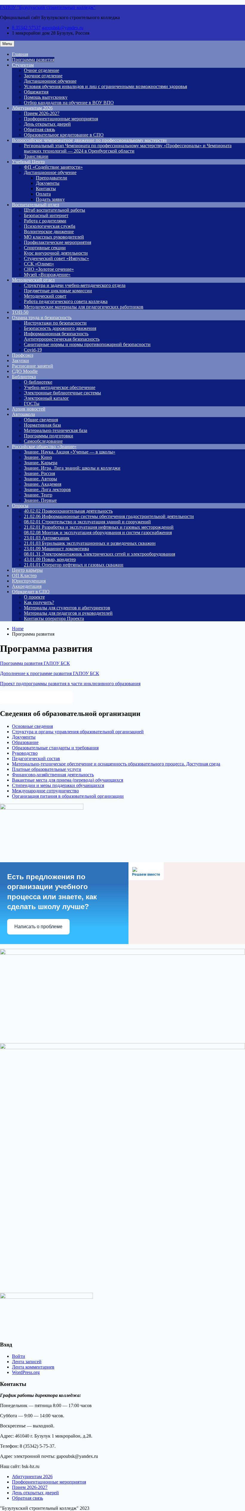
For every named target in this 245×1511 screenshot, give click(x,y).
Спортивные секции (45, 247)
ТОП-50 (20, 312)
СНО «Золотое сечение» (49, 269)
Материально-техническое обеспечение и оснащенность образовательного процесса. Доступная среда (116, 763)
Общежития (36, 91)
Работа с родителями (45, 220)
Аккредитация (27, 586)
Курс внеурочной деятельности (56, 253)
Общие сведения (41, 419)
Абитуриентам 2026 (32, 107)
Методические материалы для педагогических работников (83, 306)
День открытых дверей (47, 124)
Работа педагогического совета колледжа (66, 301)
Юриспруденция (29, 580)
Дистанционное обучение (50, 81)
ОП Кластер (24, 575)
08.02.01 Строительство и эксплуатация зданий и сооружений (87, 521)
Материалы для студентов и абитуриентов (67, 607)
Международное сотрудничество (45, 790)
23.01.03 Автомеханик (47, 537)
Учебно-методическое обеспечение (59, 387)
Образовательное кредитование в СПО (64, 134)
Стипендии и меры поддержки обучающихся (58, 785)
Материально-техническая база (55, 430)
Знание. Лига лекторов (47, 489)
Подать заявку (50, 199)
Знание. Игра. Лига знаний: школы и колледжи (72, 468)
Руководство (25, 753)
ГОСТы (31, 403)
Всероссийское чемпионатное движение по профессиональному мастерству (89, 140)
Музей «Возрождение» (47, 274)
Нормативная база (42, 425)
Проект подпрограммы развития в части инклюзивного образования (70, 683)
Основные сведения (32, 726)
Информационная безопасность (56, 333)
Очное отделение (41, 70)
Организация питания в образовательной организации (68, 796)
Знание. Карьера (40, 462)
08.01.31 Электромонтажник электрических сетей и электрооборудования (99, 554)
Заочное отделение (43, 75)
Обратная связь (39, 129)
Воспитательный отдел (35, 204)
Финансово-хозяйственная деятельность (53, 774)
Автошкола (23, 414)
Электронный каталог (46, 398)
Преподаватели (51, 177)
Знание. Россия (39, 473)
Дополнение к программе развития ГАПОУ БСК (49, 673)
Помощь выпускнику (46, 97)
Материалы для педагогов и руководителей (68, 613)
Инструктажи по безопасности (55, 322)
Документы (47, 183)
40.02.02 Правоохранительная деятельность (68, 511)
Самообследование (43, 441)
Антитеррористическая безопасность (61, 339)
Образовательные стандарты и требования (55, 747)
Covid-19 (33, 349)
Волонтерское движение (49, 231)
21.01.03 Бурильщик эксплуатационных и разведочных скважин (90, 543)
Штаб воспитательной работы (54, 210)
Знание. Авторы (40, 478)
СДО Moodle (25, 371)
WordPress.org (26, 1372)
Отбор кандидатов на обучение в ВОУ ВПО (69, 102)
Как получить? (39, 602)
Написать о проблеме (38, 926)
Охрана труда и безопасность (41, 317)
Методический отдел (33, 279)
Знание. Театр (38, 494)
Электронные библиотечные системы (62, 392)
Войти (18, 1356)
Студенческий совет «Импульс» (56, 258)
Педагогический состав (36, 758)
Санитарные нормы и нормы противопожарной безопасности (87, 344)
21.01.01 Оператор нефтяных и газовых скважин (73, 564)
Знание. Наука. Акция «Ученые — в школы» (69, 451)
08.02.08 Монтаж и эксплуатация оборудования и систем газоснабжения (98, 532)
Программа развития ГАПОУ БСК (35, 663)
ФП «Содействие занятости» (53, 167)
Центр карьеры (27, 570)
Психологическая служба (49, 226)
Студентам (23, 64)
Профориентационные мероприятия (61, 118)
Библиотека (24, 376)
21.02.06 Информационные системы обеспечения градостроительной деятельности (109, 516)
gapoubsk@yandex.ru (62, 27)
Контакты (46, 188)
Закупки (20, 360)
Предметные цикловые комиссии (58, 290)
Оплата (43, 193)
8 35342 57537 (26, 27)
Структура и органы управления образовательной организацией (78, 731)
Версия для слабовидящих (42, 697)
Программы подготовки (48, 435)
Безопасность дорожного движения (60, 328)
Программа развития (33, 59)
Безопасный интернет (46, 215)
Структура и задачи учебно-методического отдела (74, 285)
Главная (20, 54)
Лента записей (27, 1361)
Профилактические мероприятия (57, 242)
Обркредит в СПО (31, 591)
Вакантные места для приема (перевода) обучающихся (67, 780)
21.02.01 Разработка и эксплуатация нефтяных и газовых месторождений (99, 527)
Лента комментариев (33, 1366)
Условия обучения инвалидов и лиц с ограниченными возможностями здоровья (105, 86)
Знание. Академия (42, 484)
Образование (25, 742)
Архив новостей (28, 408)
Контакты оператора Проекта (54, 618)
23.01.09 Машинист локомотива (56, 548)
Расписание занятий (32, 365)
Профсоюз (22, 355)
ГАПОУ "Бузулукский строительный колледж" (48, 7)
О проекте (34, 597)
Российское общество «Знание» (44, 446)
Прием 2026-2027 (41, 113)
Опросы (20, 505)
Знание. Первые (40, 500)
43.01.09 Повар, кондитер (50, 559)
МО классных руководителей (54, 236)
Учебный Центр (28, 161)
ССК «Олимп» (39, 263)
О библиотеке (38, 382)
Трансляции (36, 156)
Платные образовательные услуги (46, 769)
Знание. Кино (38, 457)
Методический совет (45, 296)
